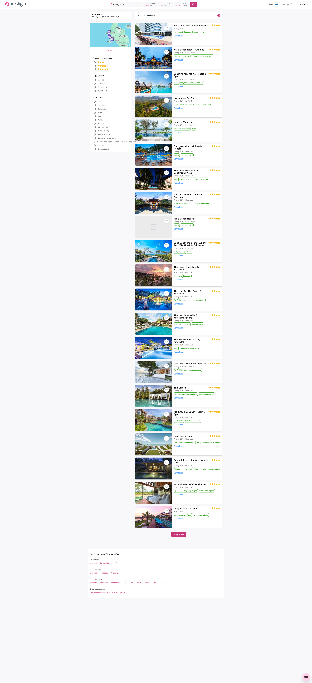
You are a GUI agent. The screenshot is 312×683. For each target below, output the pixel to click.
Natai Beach (102, 91)
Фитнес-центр (103, 131)
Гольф (100, 112)
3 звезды (94, 573)
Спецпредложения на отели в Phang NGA (107, 593)
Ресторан (102, 105)
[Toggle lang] (276, 4)
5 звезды (115, 573)
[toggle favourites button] (292, 4)
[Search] (193, 4)
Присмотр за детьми (107, 138)
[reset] (139, 4)
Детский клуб (103, 149)
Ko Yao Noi (102, 83)
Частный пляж (104, 134)
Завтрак (101, 145)
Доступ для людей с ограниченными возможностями (120, 142)
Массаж (101, 123)
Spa (99, 116)
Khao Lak (101, 80)
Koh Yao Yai (102, 87)
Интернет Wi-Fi (104, 127)
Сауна (100, 120)
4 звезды (104, 573)
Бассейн (101, 101)
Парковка (102, 109)
